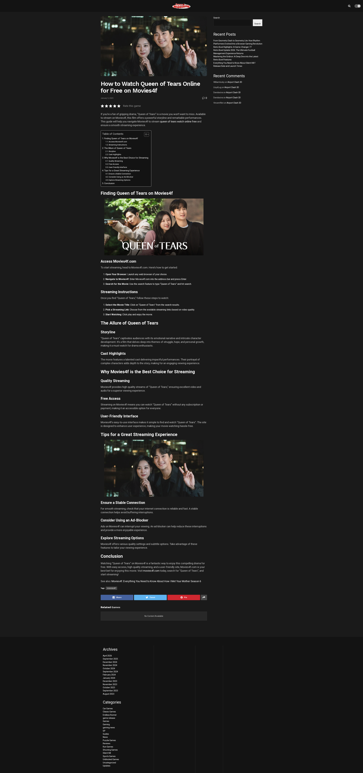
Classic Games (109, 712)
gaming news (109, 727)
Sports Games (109, 756)
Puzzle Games (109, 740)
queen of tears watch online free (178, 121)
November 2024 (110, 665)
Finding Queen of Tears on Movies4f (121, 138)
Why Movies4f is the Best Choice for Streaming (126, 158)
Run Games (108, 747)
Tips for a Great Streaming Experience (122, 170)
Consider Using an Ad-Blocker (121, 177)
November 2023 (110, 684)
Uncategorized (109, 762)
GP (104, 731)
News (105, 737)
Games (106, 721)
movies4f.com (151, 570)
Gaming (106, 724)
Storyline (112, 151)
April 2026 (107, 656)
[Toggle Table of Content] (145, 134)
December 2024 (110, 662)
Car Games (108, 708)
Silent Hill (107, 753)
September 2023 (110, 690)
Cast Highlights (115, 154)
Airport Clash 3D (235, 82)
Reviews (106, 743)
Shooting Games (110, 750)
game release (109, 718)
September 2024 (110, 671)
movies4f (111, 588)
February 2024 (109, 675)
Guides (106, 734)
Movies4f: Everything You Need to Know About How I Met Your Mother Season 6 (156, 581)
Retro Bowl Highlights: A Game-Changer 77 (232, 47)
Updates (106, 766)
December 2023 (110, 681)
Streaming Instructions (118, 145)
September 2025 (110, 659)
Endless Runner (110, 715)
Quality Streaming (116, 161)
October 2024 (109, 668)
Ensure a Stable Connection (120, 174)
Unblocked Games (111, 759)
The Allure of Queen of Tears (117, 148)
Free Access (114, 164)
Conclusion (109, 183)
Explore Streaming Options (119, 180)
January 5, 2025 (107, 98)
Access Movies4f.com (118, 142)
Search (216, 18)
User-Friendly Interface (118, 167)
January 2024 (109, 678)
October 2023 (109, 687)
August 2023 (108, 694)
